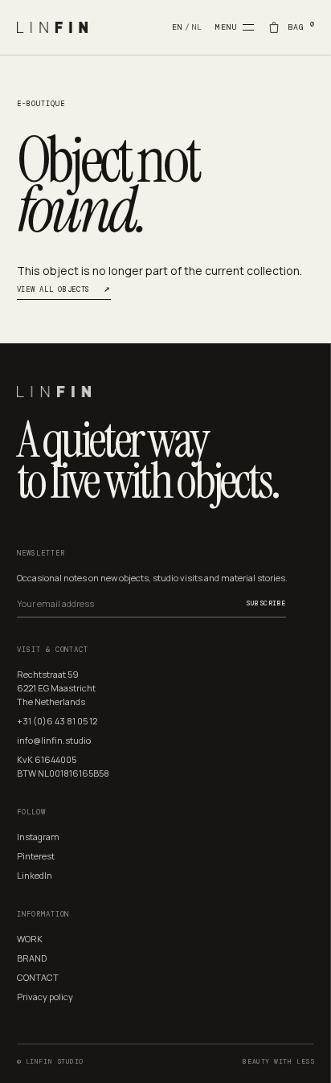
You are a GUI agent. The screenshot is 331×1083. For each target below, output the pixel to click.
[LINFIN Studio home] (95, 27)
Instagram (38, 837)
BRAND (32, 958)
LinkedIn (34, 875)
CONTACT (38, 977)
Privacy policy (45, 997)
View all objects (64, 290)
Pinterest (36, 856)
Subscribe (265, 603)
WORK (30, 939)
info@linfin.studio (54, 740)
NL (197, 27)
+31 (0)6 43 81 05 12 (57, 721)
